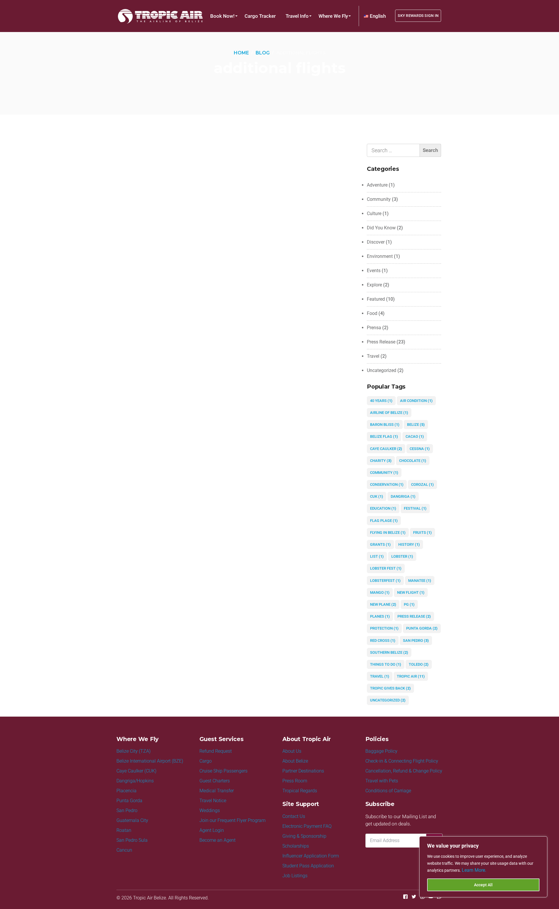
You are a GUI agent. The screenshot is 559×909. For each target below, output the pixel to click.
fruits (422, 532)
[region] (483, 866)
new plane (383, 604)
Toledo (419, 664)
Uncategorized (381, 370)
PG (409, 604)
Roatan (123, 830)
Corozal (422, 484)
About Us (291, 751)
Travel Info (297, 16)
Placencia (126, 790)
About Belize (295, 761)
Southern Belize (389, 652)
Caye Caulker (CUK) (136, 771)
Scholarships (295, 846)
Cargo (205, 761)
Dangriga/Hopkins (135, 781)
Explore (374, 285)
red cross (382, 640)
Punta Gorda (422, 628)
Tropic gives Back (390, 688)
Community (379, 199)
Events (374, 270)
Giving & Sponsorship (304, 836)
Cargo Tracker (260, 16)
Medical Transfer (216, 790)
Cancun (124, 850)
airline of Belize (389, 412)
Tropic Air (411, 676)
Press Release (381, 342)
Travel (373, 356)
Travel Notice (212, 800)
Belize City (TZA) (133, 751)
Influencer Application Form (310, 856)
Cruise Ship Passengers (223, 771)
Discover (376, 242)
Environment (380, 256)
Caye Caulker (386, 448)
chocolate (412, 460)
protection (384, 628)
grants (380, 544)
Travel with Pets (381, 781)
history (409, 544)
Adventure (377, 185)
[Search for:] (404, 150)
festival (415, 508)
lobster (402, 556)
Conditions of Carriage (388, 790)
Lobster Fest (385, 568)
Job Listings (294, 875)
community (384, 472)
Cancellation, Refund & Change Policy (403, 771)
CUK (376, 496)
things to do (385, 664)
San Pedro (416, 640)
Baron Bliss (384, 424)
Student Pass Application (308, 866)
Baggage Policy (381, 751)
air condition (416, 400)
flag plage (384, 520)
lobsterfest (385, 580)
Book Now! (222, 16)
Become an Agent (217, 840)
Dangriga (403, 496)
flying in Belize (388, 532)
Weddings (209, 810)
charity (381, 460)
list (377, 556)
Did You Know (381, 228)
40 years (381, 400)
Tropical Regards (299, 790)
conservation (387, 484)
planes (380, 616)
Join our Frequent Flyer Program (232, 820)
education (383, 508)
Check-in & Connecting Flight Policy (401, 761)
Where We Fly (333, 16)
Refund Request (215, 751)
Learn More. (474, 870)
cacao (415, 436)
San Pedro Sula (132, 840)
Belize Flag (384, 436)
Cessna (420, 448)
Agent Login (211, 830)
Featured (376, 299)
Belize (416, 424)
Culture (374, 213)
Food (372, 313)
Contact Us (293, 816)
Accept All (483, 885)
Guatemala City (132, 820)
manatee (419, 580)
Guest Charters (214, 781)
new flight (410, 592)
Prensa (374, 327)
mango (380, 592)
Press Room (294, 781)
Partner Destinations (303, 771)
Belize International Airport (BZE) (149, 761)
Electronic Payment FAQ (307, 826)
